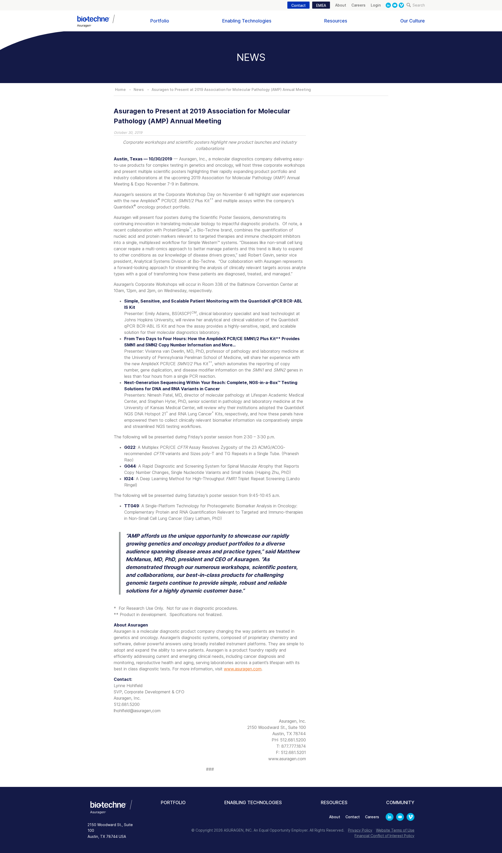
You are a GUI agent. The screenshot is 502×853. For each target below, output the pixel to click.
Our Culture (412, 21)
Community (400, 802)
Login (376, 5)
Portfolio (159, 21)
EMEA (321, 5)
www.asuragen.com (242, 668)
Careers (358, 5)
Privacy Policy (360, 830)
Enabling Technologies (246, 21)
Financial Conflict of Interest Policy (384, 835)
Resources (335, 21)
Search (418, 5)
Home (120, 89)
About (340, 5)
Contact (298, 5)
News (139, 89)
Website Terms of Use (395, 830)
